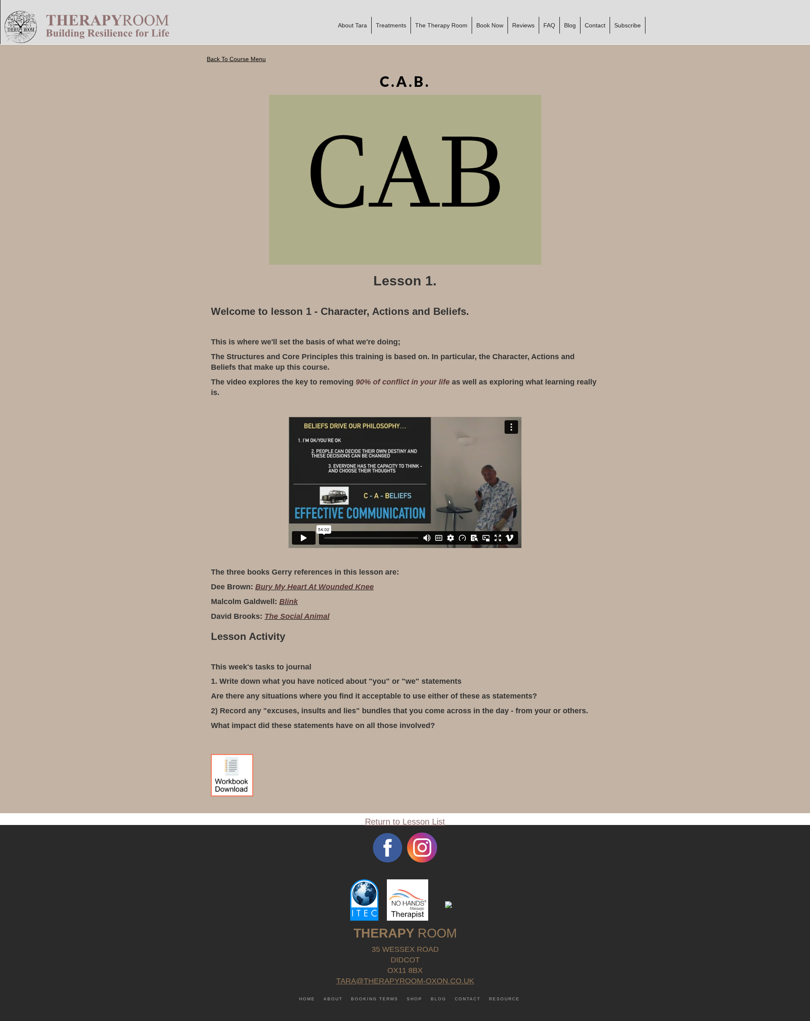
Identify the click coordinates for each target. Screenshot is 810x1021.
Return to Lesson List (405, 821)
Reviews (523, 25)
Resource (504, 999)
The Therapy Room (441, 25)
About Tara (352, 25)
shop (414, 999)
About (333, 999)
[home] (84, 27)
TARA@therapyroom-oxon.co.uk (405, 981)
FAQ (549, 25)
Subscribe (627, 25)
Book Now (489, 25)
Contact (595, 25)
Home (307, 999)
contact (468, 999)
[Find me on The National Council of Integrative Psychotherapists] (448, 904)
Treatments (391, 25)
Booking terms (374, 999)
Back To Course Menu (236, 59)
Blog (570, 25)
